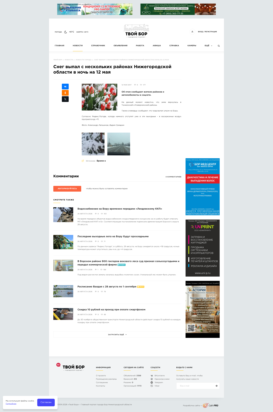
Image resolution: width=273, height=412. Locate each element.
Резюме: (128, 382)
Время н (101, 161)
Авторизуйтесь (67, 189)
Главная (59, 46)
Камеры (192, 46)
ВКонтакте (160, 376)
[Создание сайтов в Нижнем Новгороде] (210, 406)
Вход (200, 32)
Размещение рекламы (106, 379)
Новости (78, 46)
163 (105, 214)
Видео (122, 264)
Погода (58, 32)
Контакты (100, 386)
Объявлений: (132, 376)
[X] (65, 99)
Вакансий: (130, 379)
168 (104, 269)
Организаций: (132, 386)
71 (105, 241)
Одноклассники (162, 379)
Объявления (120, 46)
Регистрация (211, 32)
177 (144, 85)
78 (105, 291)
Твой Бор (73, 405)
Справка (174, 46)
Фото (142, 286)
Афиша (157, 46)
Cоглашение (102, 382)
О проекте (101, 376)
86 (105, 314)
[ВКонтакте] (65, 86)
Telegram (159, 382)
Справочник (98, 46)
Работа (140, 46)
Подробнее (11, 404)
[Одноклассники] (65, 93)
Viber (157, 386)
